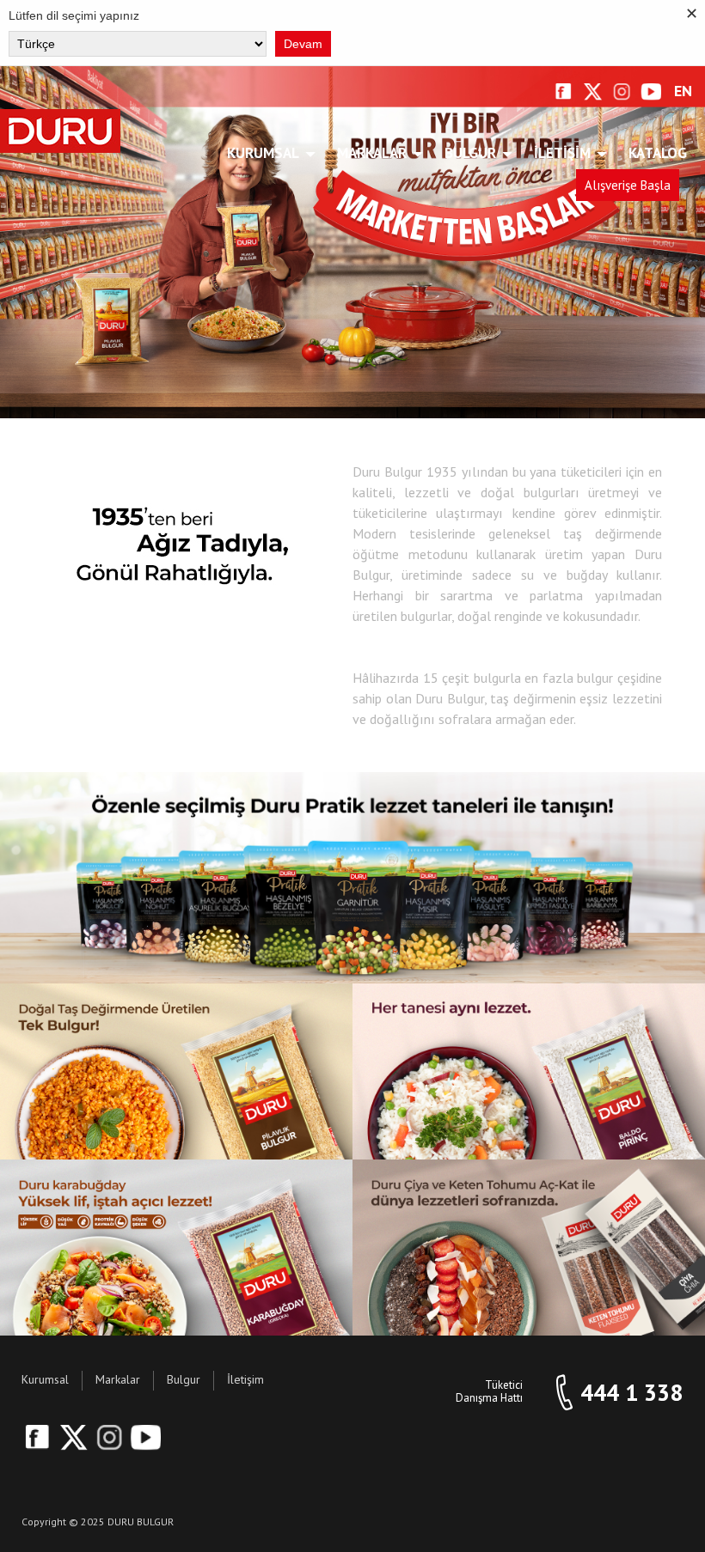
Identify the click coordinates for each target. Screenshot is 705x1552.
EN (683, 91)
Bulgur (470, 152)
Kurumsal (263, 152)
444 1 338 (631, 1392)
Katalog (657, 152)
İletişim (562, 152)
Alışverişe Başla (628, 185)
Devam (303, 44)
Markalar (372, 152)
